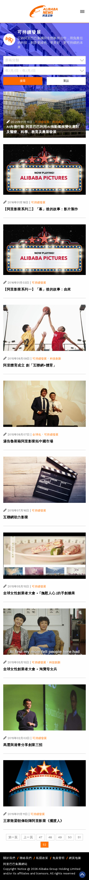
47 (40, 837)
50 (70, 837)
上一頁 (28, 837)
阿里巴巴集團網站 (15, 864)
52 (44, 844)
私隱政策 (42, 858)
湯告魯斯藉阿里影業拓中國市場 (28, 441)
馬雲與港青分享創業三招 (23, 745)
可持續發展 (42, 122)
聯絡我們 (26, 858)
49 (60, 837)
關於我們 (9, 858)
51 (79, 837)
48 (50, 837)
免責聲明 (58, 858)
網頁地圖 (75, 858)
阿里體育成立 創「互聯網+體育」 (30, 365)
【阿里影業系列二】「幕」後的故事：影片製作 (40, 209)
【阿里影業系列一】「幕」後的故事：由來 (37, 289)
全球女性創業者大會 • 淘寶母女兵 (30, 669)
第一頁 (12, 837)
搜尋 (22, 80)
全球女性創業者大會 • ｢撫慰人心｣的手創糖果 (39, 593)
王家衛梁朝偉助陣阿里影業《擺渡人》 (33, 821)
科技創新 (58, 122)
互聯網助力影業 (15, 517)
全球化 (36, 434)
